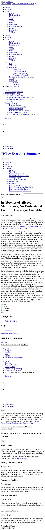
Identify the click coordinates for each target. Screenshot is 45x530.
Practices (8, 9)
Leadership (13, 67)
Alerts (11, 19)
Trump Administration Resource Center (22, 114)
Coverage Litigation (15, 178)
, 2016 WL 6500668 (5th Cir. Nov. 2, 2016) (21, 227)
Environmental (14, 181)
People (7, 7)
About (7, 164)
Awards (11, 79)
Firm (6, 62)
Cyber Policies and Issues (17, 179)
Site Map (8, 363)
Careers (7, 90)
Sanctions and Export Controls (19, 111)
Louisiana (8, 330)
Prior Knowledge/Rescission (18, 189)
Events (11, 28)
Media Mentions (14, 15)
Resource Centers (11, 103)
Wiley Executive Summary (10, 333)
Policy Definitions (15, 185)
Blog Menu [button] (5, 159)
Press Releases (14, 17)
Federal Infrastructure (16, 109)
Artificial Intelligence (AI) (17, 107)
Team (11, 101)
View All (12, 172)
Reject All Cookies (25, 427)
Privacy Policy (10, 367)
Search (31, 4)
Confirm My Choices (8, 528)
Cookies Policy (28, 423)
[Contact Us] (9, 148)
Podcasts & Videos (15, 26)
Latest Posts (9, 162)
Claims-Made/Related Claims (19, 176)
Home (7, 361)
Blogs (11, 22)
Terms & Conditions (11, 365)
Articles (11, 21)
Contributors (9, 166)
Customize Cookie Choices (10, 427)
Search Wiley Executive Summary (12, 194)
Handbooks (13, 30)
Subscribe (8, 86)
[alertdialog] (22, 480)
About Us (12, 66)
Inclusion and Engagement (14, 92)
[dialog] (22, 421)
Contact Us (13, 81)
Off (10, 515)
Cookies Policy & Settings (13, 369)
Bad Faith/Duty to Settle (17, 174)
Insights (7, 11)
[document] (22, 480)
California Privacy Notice (13, 370)
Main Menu (25, 4)
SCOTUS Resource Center (18, 112)
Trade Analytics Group (12, 94)
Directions (16, 84)
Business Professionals (20, 75)
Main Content (16, 4)
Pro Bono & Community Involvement (21, 77)
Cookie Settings (6, 4)
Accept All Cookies (7, 429)
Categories (8, 168)
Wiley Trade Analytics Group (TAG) (21, 97)
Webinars (12, 32)
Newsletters (13, 24)
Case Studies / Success (16, 99)
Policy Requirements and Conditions (21, 187)
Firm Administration (20, 73)
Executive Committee (20, 71)
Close (3, 441)
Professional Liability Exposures (20, 191)
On (4, 515)
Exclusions (12, 183)
